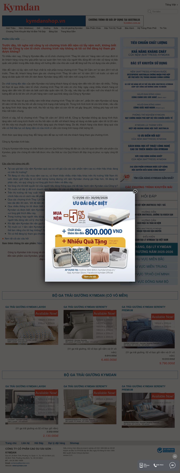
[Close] (135, 191)
